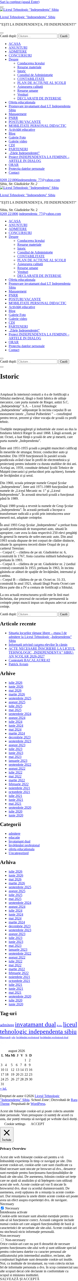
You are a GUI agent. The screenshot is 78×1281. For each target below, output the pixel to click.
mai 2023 (15, 757)
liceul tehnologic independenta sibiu (38, 1028)
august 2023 (17, 745)
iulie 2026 (15, 682)
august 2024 (17, 718)
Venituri (22, 94)
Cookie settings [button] (14, 1124)
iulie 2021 (15, 796)
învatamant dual (19, 841)
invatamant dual (35, 1024)
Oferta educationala (22, 102)
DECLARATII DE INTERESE (39, 98)
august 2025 (17, 702)
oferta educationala (21, 849)
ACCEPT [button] (37, 1124)
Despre (13, 59)
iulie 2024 (15, 721)
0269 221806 (9, 180)
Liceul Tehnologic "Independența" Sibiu (27, 17)
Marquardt (5, 1037)
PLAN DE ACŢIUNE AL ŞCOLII (41, 83)
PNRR (13, 118)
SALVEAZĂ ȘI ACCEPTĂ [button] (19, 1279)
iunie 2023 (16, 753)
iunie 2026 (16, 686)
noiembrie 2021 (19, 788)
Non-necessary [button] (10, 1235)
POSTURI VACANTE (25, 122)
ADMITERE (18, 51)
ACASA (15, 44)
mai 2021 (15, 803)
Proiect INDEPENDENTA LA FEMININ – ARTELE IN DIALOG (39, 159)
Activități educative (22, 129)
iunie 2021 (16, 800)
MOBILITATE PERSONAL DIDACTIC (37, 126)
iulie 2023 (15, 749)
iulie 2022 (15, 772)
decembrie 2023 (20, 737)
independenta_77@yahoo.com (39, 180)
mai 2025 (15, 710)
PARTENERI (18, 149)
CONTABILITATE (31, 79)
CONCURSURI (20, 55)
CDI (12, 145)
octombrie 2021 (19, 792)
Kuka (59, 1025)
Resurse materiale (29, 67)
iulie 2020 (15, 811)
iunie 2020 (16, 815)
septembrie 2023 (20, 741)
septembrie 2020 (20, 807)
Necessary (12, 1208)
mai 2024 (15, 729)
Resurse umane (27, 90)
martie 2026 (17, 694)
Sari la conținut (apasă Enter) (19, 2)
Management (17, 114)
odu (13, 1037)
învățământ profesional (24, 845)
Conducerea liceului (31, 63)
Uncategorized (19, 853)
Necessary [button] (7, 1204)
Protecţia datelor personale (27, 168)
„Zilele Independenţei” (24, 153)
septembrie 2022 (20, 764)
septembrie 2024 (20, 714)
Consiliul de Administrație (35, 75)
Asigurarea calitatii (30, 86)
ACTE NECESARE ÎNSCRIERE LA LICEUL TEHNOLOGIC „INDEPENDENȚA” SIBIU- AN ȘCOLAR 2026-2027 (42, 652)
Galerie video (18, 141)
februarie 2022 (19, 784)
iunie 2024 (16, 725)
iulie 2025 (15, 706)
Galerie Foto (17, 137)
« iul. (3, 1088)
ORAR (14, 165)
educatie (14, 837)
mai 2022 (15, 776)
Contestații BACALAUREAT (29, 660)
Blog (12, 133)
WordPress (38, 1104)
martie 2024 (17, 733)
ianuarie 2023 (18, 760)
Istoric (21, 71)
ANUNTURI (18, 47)
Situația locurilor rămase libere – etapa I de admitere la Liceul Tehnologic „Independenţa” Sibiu (40, 637)
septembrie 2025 (20, 698)
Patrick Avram (18, 664)
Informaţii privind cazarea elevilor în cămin (38, 644)
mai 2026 (15, 690)
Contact (14, 172)
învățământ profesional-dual (54, 1037)
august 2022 (17, 768)
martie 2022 (17, 780)
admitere (14, 833)
